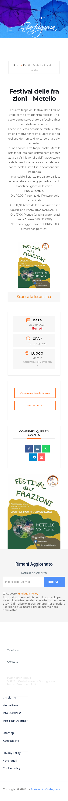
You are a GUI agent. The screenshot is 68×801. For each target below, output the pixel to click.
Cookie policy (11, 768)
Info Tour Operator (15, 720)
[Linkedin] (37, 448)
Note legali (10, 760)
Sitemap (8, 733)
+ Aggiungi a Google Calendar (35, 392)
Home (16, 65)
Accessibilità (11, 740)
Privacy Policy (12, 753)
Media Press (10, 705)
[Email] (41, 457)
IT (41, 18)
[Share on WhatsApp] (46, 448)
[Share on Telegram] (33, 457)
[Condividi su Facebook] (29, 448)
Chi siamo (9, 697)
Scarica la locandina (34, 297)
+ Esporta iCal (34, 405)
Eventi (26, 65)
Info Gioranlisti (12, 713)
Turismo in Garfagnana (46, 789)
